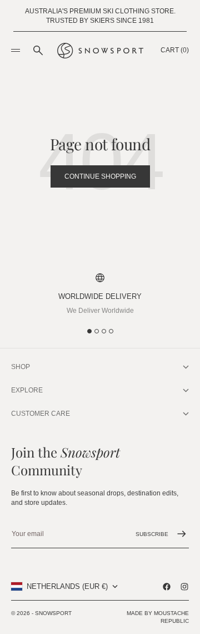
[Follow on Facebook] (166, 586)
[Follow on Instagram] (184, 586)
